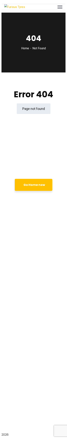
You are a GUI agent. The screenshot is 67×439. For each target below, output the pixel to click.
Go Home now (34, 185)
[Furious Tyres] (14, 7)
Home (25, 48)
